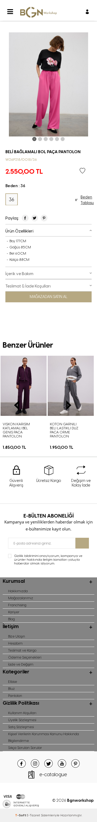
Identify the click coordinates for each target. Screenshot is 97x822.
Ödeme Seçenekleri (24, 657)
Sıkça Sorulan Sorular (25, 748)
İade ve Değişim (20, 664)
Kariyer (13, 612)
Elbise (12, 682)
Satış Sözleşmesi (21, 727)
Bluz (11, 689)
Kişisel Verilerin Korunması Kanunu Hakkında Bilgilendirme (43, 737)
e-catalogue (53, 775)
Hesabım (15, 643)
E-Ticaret (33, 815)
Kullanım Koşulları (22, 713)
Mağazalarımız (20, 598)
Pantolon (15, 696)
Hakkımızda (18, 591)
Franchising (17, 605)
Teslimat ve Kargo (22, 650)
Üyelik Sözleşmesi (22, 720)
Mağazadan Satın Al (48, 296)
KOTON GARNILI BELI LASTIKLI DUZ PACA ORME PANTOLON (33, 430)
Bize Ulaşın (16, 636)
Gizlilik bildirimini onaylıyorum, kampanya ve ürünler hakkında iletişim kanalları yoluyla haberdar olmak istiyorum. (48, 559)
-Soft (21, 815)
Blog (11, 619)
